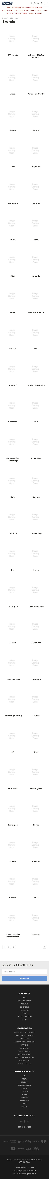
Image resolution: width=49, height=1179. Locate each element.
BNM (36, 349)
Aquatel (36, 203)
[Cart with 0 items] (41, 3)
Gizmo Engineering (13, 715)
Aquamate (13, 203)
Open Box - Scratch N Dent (24, 1033)
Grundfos (12, 788)
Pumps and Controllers (25, 1036)
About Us (24, 1004)
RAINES (24, 1094)
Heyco (36, 825)
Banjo (12, 312)
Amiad (13, 130)
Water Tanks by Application (24, 1042)
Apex (12, 167)
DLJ (13, 570)
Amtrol (36, 130)
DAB (13, 497)
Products (24, 1010)
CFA (36, 422)
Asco (36, 239)
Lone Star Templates (28, 1171)
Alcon (12, 94)
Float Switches (24, 1061)
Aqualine (36, 167)
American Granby (36, 94)
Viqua (24, 1079)
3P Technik (13, 55)
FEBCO (13, 643)
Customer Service (24, 1001)
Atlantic (36, 276)
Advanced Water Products (36, 56)
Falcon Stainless (36, 606)
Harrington (13, 825)
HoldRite (36, 861)
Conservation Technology (12, 459)
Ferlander (36, 643)
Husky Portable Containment (13, 935)
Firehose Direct (13, 679)
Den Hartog (36, 533)
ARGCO (13, 239)
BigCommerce (28, 1167)
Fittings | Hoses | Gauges (24, 1057)
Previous (3, 1176)
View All (24, 1107)
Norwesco (24, 1101)
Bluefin (12, 349)
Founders (36, 679)
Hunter (36, 898)
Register (28, 1016)
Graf (36, 752)
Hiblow (13, 861)
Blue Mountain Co (36, 312)
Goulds (36, 715)
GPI (12, 752)
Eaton (36, 570)
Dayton (36, 497)
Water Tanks (24, 1039)
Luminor (25, 1088)
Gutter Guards (24, 1051)
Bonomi (13, 385)
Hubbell (12, 898)
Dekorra (13, 533)
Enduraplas (12, 606)
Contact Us (24, 1007)
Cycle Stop (36, 458)
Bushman (12, 422)
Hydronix (36, 934)
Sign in (19, 1016)
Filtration (24, 1045)
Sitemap (24, 1019)
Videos (24, 998)
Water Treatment (24, 1054)
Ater (13, 276)
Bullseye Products (36, 385)
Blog (24, 1013)
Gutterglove (36, 788)
